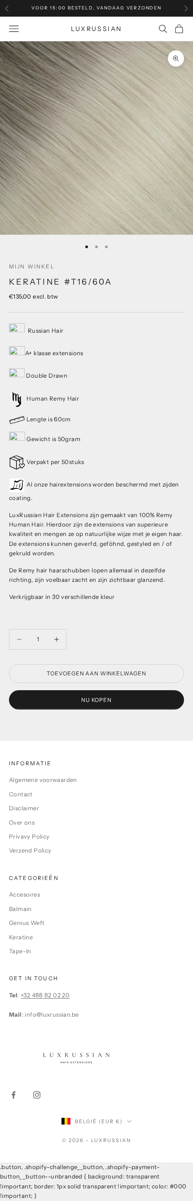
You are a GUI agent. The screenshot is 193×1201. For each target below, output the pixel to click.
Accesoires (24, 894)
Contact (21, 794)
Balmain (20, 908)
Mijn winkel (32, 266)
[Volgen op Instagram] (36, 1094)
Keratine (21, 937)
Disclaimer (24, 808)
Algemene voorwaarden (43, 779)
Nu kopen (96, 699)
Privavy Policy (29, 836)
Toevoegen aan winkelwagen (96, 673)
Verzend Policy (30, 850)
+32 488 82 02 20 (45, 995)
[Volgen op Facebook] (13, 1094)
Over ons (22, 822)
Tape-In (20, 951)
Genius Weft (26, 922)
